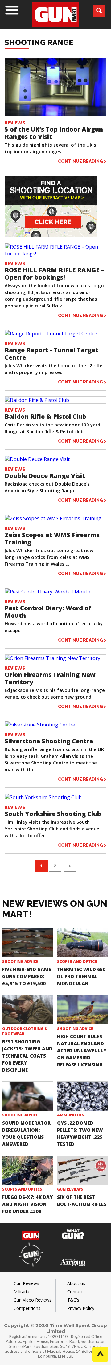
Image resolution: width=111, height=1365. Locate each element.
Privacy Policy (80, 1308)
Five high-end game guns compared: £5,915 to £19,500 (26, 976)
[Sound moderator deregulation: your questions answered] (27, 1096)
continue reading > (82, 161)
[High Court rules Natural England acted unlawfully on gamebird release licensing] (82, 1009)
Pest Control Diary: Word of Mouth (48, 612)
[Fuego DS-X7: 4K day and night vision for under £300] (27, 1170)
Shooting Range (39, 42)
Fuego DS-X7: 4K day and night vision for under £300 (27, 1204)
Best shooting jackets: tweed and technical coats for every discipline (27, 1056)
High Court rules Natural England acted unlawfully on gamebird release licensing (81, 1050)
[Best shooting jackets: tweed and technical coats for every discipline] (27, 1009)
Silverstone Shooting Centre (49, 741)
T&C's (73, 1300)
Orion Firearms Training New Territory (50, 678)
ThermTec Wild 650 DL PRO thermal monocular (81, 976)
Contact (75, 1291)
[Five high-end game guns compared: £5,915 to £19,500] (27, 942)
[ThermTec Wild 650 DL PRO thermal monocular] (82, 942)
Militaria (21, 1291)
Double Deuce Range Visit (45, 475)
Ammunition (70, 1115)
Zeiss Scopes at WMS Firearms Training (52, 538)
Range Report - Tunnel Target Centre (51, 353)
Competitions (27, 1308)
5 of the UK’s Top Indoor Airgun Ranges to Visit (54, 133)
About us (76, 1283)
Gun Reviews (70, 1189)
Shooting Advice (20, 961)
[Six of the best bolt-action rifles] (82, 1170)
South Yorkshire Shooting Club (53, 814)
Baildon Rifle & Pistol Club (45, 416)
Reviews (15, 123)
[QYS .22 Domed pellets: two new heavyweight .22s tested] (82, 1096)
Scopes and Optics (77, 961)
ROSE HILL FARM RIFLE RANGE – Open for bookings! (54, 273)
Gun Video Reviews (32, 1300)
